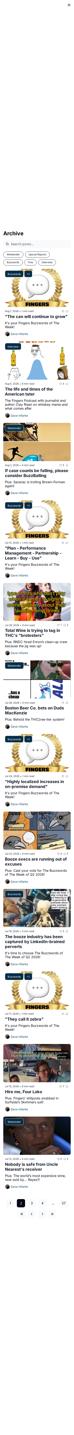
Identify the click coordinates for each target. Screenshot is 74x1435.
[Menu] (69, 5)
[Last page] (52, 1214)
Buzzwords (13, 262)
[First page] (22, 1214)
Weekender (13, 254)
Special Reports (37, 254)
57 (64, 1203)
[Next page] (42, 1214)
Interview (47, 262)
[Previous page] (32, 1214)
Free (30, 262)
